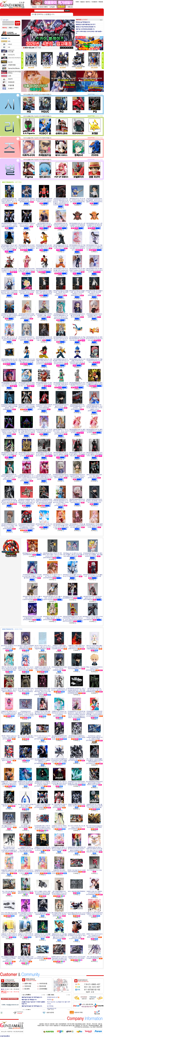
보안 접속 (5, 20)
